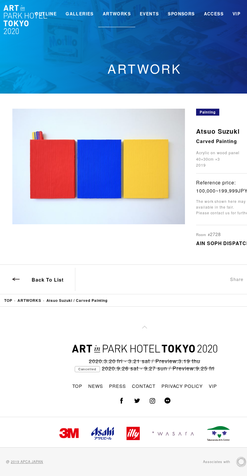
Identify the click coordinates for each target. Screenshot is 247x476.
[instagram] (152, 401)
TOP (8, 300)
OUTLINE (46, 14)
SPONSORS (181, 14)
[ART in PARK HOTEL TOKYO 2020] (25, 19)
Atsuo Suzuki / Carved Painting (77, 300)
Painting (208, 112)
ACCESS (214, 14)
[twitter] (137, 401)
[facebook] (122, 401)
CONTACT (143, 386)
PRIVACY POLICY (181, 386)
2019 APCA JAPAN (27, 461)
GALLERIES (80, 14)
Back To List (48, 279)
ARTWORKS (117, 14)
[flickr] (167, 401)
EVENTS (149, 14)
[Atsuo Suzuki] (98, 166)
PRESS (117, 386)
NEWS (95, 386)
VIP (236, 14)
